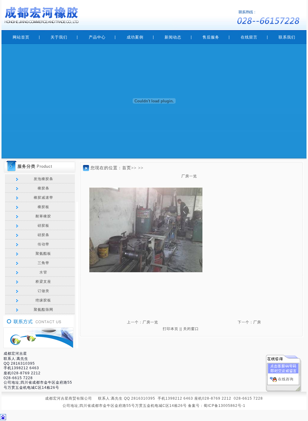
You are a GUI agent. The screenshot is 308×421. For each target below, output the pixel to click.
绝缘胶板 (42, 300)
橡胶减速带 (42, 197)
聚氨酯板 (42, 253)
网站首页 (21, 37)
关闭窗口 (191, 329)
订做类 (42, 291)
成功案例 (135, 37)
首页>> (129, 168)
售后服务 (210, 37)
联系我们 (287, 37)
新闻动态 (173, 37)
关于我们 (59, 37)
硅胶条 (42, 235)
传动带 (42, 244)
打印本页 (170, 329)
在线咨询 (286, 379)
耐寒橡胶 (42, 216)
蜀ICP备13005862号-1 (224, 406)
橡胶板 (42, 207)
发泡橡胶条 (42, 179)
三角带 (42, 263)
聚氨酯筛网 (42, 309)
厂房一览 (150, 322)
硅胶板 (42, 225)
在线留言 (249, 37)
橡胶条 (42, 188)
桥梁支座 (42, 281)
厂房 (257, 322)
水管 (42, 272)
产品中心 (97, 37)
